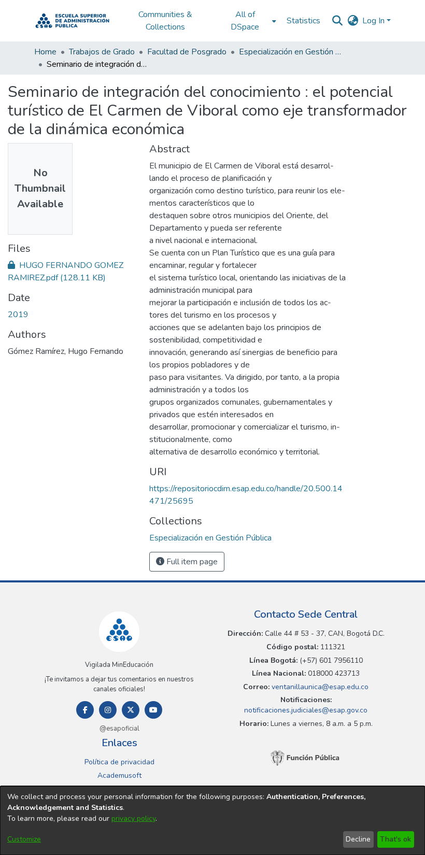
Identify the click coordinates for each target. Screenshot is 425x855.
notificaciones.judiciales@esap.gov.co (305, 710)
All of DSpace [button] (245, 21)
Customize (24, 839)
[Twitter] (130, 710)
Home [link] (45, 52)
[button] (72, 20)
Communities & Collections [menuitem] (165, 21)
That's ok (395, 839)
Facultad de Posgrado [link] (186, 52)
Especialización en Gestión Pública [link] (291, 52)
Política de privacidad (119, 762)
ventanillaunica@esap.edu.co (319, 687)
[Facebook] (85, 710)
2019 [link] (18, 314)
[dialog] (212, 820)
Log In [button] (374, 20)
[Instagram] (108, 710)
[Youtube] (153, 710)
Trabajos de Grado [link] (102, 52)
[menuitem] (248, 20)
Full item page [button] (191, 561)
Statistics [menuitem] (303, 20)
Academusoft (119, 775)
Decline (358, 839)
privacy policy (133, 818)
